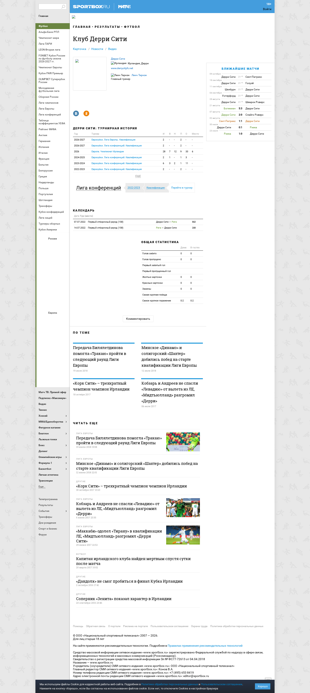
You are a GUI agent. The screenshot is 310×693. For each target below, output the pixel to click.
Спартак (53, 291)
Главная (43, 16)
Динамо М (53, 257)
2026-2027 (79, 139)
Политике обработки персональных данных (169, 684)
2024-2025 (79, 157)
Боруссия (53, 331)
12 (175, 151)
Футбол (43, 26)
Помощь (78, 626)
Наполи (53, 354)
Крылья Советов (53, 268)
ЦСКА (53, 302)
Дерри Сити (118, 58)
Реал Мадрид (43, 365)
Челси (63, 365)
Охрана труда (199, 626)
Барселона (43, 331)
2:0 (193, 227)
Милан (43, 354)
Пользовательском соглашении (221, 684)
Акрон (43, 246)
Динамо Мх (43, 257)
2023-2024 (79, 163)
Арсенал (43, 320)
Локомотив (63, 268)
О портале (114, 626)
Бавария (63, 320)
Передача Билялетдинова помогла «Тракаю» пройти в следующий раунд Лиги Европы (99, 356)
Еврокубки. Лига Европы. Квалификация (113, 139)
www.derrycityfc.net (122, 68)
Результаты (107, 26)
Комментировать (138, 318)
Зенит (63, 257)
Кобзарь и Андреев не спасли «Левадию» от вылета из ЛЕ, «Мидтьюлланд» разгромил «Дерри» (170, 392)
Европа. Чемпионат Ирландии (108, 151)
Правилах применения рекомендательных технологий (205, 645)
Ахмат (53, 246)
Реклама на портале (135, 626)
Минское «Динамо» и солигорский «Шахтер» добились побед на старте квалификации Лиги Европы (169, 356)
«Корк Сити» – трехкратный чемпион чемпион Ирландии (101, 386)
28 (164, 151)
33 (187, 151)
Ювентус (53, 377)
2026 (76, 151)
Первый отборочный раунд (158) (98, 222)
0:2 (193, 222)
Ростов (53, 280)
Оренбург (43, 280)
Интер (63, 331)
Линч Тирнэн (139, 75)
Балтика (63, 246)
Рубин (43, 291)
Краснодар (43, 268)
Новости (97, 49)
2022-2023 (79, 169)
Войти (267, 9)
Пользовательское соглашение (169, 626)
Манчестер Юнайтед (63, 342)
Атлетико (53, 320)
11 (187, 163)
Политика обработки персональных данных (236, 626)
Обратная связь (95, 626)
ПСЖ (63, 354)
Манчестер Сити (53, 342)
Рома (53, 365)
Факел (63, 291)
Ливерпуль (43, 342)
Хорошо (263, 686)
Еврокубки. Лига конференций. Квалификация (117, 145)
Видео (112, 49)
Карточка (79, 49)
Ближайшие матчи (240, 68)
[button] (99, 188)
